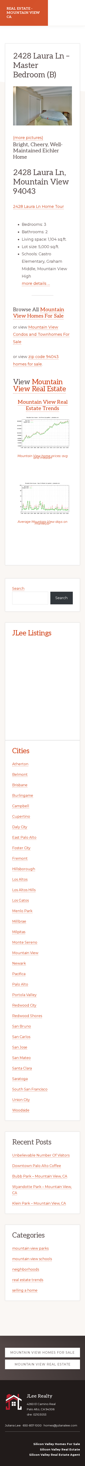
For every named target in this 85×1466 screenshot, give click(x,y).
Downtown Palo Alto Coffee (36, 1166)
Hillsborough (23, 869)
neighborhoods (25, 1269)
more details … (36, 283)
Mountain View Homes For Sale (38, 312)
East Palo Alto (24, 837)
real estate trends (27, 1280)
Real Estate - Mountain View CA (23, 13)
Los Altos (19, 879)
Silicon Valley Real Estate (60, 1449)
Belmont (20, 774)
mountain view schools (32, 1259)
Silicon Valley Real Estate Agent (54, 1454)
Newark (19, 963)
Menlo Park (22, 911)
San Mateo (21, 1058)
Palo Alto (20, 984)
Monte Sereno (24, 942)
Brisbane (19, 785)
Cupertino (21, 816)
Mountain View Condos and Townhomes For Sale (41, 334)
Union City (21, 1100)
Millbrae (19, 921)
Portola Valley (24, 995)
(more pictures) (28, 137)
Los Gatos (20, 900)
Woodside (20, 1110)
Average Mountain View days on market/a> (42, 522)
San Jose (19, 1047)
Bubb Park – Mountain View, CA (39, 1176)
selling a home (24, 1290)
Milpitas (18, 932)
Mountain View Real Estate (39, 385)
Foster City (21, 848)
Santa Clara (22, 1068)
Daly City (19, 827)
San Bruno (21, 1026)
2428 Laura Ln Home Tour (38, 206)
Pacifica (19, 974)
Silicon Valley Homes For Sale (56, 1444)
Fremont (20, 858)
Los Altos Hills (24, 890)
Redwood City (24, 1005)
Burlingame (22, 795)
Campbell (20, 806)
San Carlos (21, 1037)
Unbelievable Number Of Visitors (41, 1155)
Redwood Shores (27, 1016)
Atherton (20, 764)
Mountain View (25, 953)
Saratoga (20, 1079)
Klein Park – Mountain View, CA (39, 1203)
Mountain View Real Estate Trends (43, 405)
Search (18, 588)
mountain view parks (30, 1248)
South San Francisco (30, 1089)
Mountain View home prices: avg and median (42, 457)
